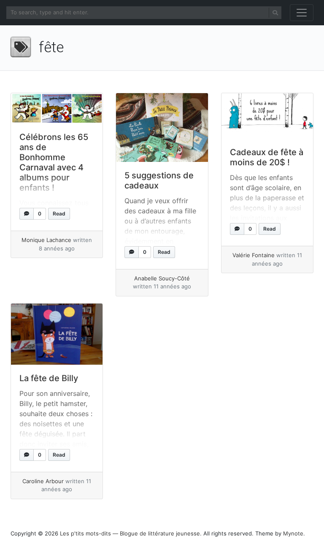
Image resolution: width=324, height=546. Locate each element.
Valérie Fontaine (253, 255)
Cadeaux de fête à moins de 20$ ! (266, 157)
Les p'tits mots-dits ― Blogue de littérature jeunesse (130, 533)
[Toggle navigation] (301, 12)
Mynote (293, 533)
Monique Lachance (46, 240)
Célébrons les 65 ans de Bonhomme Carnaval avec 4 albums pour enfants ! (53, 162)
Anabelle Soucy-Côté (162, 278)
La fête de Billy (48, 378)
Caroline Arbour (43, 481)
